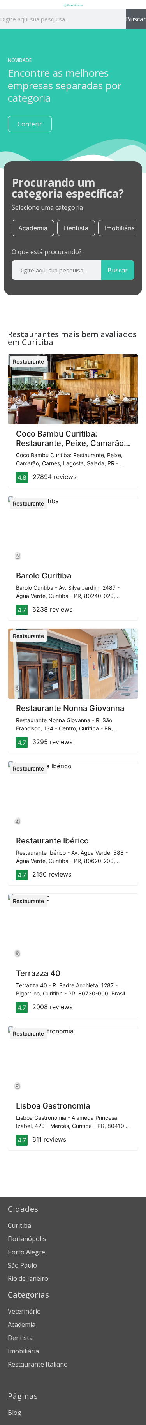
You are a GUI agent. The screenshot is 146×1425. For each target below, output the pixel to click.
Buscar (136, 19)
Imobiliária (120, 228)
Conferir (30, 124)
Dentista (76, 228)
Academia (32, 228)
